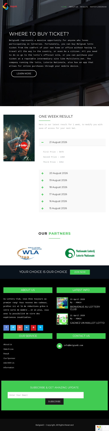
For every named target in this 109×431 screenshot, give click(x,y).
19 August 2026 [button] (58, 180)
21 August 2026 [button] (58, 142)
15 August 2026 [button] (58, 208)
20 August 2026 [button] (58, 173)
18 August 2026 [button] (58, 187)
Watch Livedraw (98, 7)
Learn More (24, 73)
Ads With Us (8, 363)
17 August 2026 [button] (58, 194)
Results (84, 7)
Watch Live (8, 349)
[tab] (72, 142)
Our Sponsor (9, 358)
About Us (73, 7)
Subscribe (54, 401)
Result (6, 353)
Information (8, 367)
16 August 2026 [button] (58, 201)
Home (64, 7)
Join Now (80, 272)
